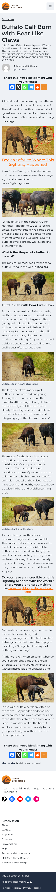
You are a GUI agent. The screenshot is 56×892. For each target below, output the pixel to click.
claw (27, 763)
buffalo (20, 763)
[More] (44, 87)
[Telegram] (31, 87)
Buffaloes (8, 19)
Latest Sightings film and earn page (30, 590)
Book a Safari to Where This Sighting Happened (28, 162)
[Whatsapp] (25, 87)
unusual (36, 763)
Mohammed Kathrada (25, 66)
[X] (18, 87)
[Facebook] (12, 87)
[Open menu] (50, 6)
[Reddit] (37, 87)
